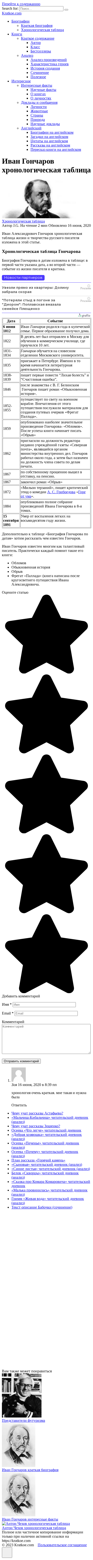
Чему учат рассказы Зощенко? (35, 1126)
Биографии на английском (52, 132)
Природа (38, 120)
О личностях (41, 98)
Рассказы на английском (50, 145)
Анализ (27, 55)
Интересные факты (36, 85)
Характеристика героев (50, 64)
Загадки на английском (49, 137)
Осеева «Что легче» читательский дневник (46, 1130)
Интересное (21, 81)
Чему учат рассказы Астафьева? (37, 1113)
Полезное (38, 77)
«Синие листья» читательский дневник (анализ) (50, 1169)
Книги (16, 34)
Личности (39, 107)
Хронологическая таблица (42, 30)
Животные (39, 111)
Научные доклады (45, 124)
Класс (35, 47)
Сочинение (40, 73)
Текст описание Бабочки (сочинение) (41, 1207)
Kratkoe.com (11, 13)
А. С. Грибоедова (61, 492)
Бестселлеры (41, 51)
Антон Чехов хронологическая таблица (34, 1528)
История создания (45, 68)
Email (8, 1013)
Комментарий (13, 1022)
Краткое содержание (37, 38)
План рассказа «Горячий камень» (38, 1160)
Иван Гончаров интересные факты (30, 1519)
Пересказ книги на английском (56, 149)
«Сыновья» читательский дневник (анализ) (46, 1164)
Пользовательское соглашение (62, 1545)
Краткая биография (36, 26)
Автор (36, 43)
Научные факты (43, 90)
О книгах (38, 94)
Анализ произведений (49, 60)
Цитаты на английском (49, 141)
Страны (37, 115)
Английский (31, 128)
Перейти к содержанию (21, 4)
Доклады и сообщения (39, 102)
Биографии (20, 21)
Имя (7, 1004)
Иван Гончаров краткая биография (30, 1470)
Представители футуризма (23, 1420)
